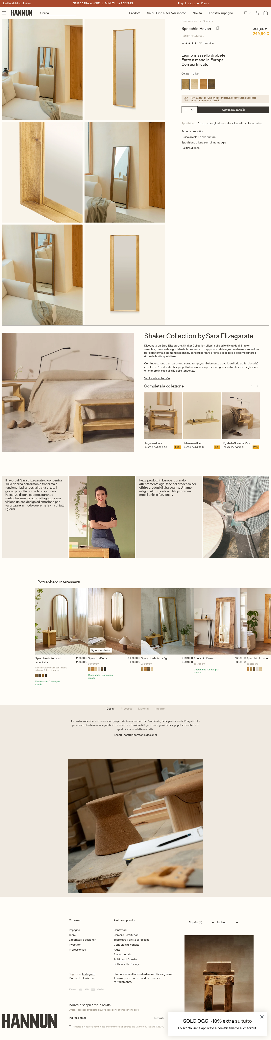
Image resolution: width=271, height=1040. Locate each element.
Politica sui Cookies (126, 959)
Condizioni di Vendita (126, 944)
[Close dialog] (262, 1016)
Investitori (75, 944)
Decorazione (189, 21)
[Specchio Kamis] (220, 621)
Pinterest (74, 978)
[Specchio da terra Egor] (167, 621)
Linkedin (88, 978)
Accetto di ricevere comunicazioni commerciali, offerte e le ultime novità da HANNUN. (118, 1026)
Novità (197, 13)
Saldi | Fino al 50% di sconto (166, 13)
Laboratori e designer (82, 939)
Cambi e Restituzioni (126, 934)
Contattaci (120, 930)
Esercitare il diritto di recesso (131, 939)
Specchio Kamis (204, 658)
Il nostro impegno (221, 13)
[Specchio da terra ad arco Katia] (61, 621)
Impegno (74, 930)
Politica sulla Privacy (126, 964)
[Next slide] (257, 386)
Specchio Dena (97, 658)
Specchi (208, 21)
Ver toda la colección (157, 378)
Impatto (160, 708)
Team (72, 934)
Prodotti (134, 13)
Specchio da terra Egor (155, 658)
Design (111, 708)
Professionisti (77, 949)
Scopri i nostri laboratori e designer (135, 734)
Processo (127, 708)
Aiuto (117, 949)
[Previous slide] (251, 386)
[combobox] (202, 922)
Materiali (143, 708)
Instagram (88, 974)
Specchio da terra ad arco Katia (48, 660)
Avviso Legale (122, 954)
